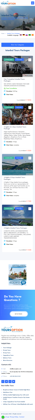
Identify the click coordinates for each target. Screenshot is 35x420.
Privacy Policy (14, 417)
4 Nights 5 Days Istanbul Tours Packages (14, 178)
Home (2, 33)
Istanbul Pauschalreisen (24, 35)
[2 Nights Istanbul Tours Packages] (17, 215)
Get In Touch (18, 314)
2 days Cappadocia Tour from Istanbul (14, 402)
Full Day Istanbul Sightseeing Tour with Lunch (16, 395)
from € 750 (19, 158)
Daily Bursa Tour (7, 392)
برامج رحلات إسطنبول (30, 35)
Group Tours (6, 353)
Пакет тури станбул (27, 35)
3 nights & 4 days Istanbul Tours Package (15, 128)
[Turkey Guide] (17, 272)
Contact (21, 417)
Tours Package (7, 347)
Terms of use (5, 417)
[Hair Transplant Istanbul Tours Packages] (17, 66)
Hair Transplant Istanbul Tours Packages (14, 80)
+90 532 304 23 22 (15, 376)
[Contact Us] (17, 283)
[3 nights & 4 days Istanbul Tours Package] (17, 114)
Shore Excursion (7, 360)
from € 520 (19, 107)
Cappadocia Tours (8, 355)
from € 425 (19, 208)
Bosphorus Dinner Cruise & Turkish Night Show (16, 390)
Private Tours (7, 350)
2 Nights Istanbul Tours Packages (15, 228)
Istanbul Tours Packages (21, 35)
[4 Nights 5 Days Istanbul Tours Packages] (17, 164)
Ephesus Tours (7, 358)
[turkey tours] (8, 3)
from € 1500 (19, 59)
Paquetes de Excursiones (33, 35)
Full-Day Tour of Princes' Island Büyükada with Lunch (18, 404)
